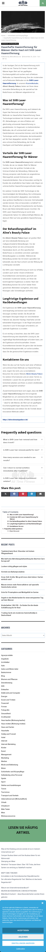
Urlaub (3, 802)
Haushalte (5, 731)
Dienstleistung (6, 683)
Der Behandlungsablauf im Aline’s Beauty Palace (26, 521)
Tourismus (5, 792)
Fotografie (5, 710)
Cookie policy (20, 949)
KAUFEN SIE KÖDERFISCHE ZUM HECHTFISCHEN (19, 891)
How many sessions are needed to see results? (23, 458)
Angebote (5, 659)
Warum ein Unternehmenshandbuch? (15, 888)
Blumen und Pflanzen (9, 679)
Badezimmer (6, 672)
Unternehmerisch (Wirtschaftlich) (14, 799)
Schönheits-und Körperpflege (10, 43)
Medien (4, 761)
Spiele (3, 778)
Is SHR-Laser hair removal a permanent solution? (23, 479)
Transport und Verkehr (10, 795)
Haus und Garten (7, 727)
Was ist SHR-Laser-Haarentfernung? (22, 514)
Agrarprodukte (7, 655)
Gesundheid (6, 713)
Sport (3, 782)
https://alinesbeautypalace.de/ (15, 420)
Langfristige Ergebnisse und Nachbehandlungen (26, 524)
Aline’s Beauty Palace (34, 374)
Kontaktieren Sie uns (16, 526)
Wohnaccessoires (8, 816)
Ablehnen (23, 937)
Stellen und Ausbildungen (11, 785)
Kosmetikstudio (32, 83)
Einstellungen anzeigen (23, 943)
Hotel (3, 737)
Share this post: (14, 531)
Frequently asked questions (13, 529)
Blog (3, 676)
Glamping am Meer (8, 861)
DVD (2, 686)
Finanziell (5, 703)
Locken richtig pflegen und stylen (14, 566)
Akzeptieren (23, 930)
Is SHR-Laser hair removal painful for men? (23, 450)
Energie (4, 696)
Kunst (3, 751)
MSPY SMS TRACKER (9, 873)
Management (6, 754)
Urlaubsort (5, 806)
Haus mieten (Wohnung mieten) (13, 724)
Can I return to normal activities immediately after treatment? (23, 469)
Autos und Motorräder (9, 669)
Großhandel (5, 717)
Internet (4, 741)
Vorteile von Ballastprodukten (13, 572)
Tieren (3, 789)
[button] (42, 903)
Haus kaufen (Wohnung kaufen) (13, 720)
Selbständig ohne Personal (11, 775)
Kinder (3, 748)
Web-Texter (5, 809)
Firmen (4, 707)
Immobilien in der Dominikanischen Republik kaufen (20, 876)
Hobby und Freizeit (8, 734)
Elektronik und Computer (10, 693)
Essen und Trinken (8, 700)
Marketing (5, 758)
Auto (3, 666)
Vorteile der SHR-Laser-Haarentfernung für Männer (24, 518)
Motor (3, 768)
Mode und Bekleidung (9, 765)
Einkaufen (5, 689)
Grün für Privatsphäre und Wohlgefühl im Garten (19, 592)
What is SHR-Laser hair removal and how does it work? (23, 441)
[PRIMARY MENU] (3, 3)
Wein (3, 813)
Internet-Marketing (8, 744)
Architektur (5, 662)
